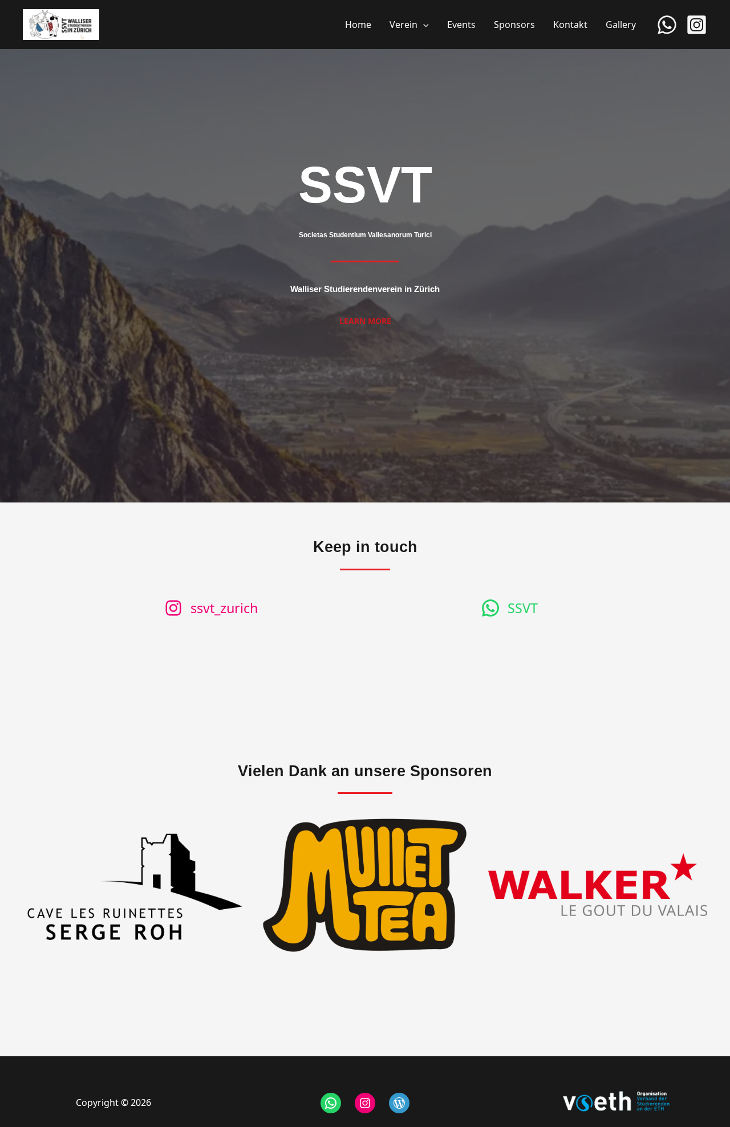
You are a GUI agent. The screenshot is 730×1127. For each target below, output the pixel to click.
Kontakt (570, 24)
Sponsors (514, 24)
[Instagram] (696, 24)
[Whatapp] (667, 24)
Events (461, 24)
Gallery (621, 24)
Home (358, 24)
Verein (403, 24)
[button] (423, 24)
